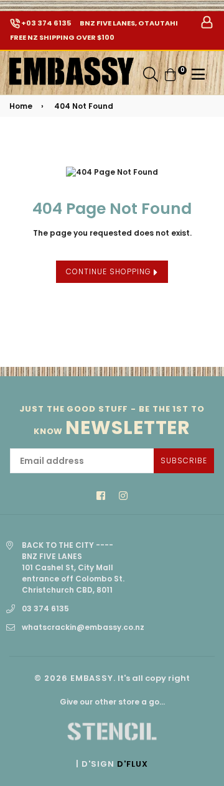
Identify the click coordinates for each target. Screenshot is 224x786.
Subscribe (184, 460)
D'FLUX (132, 764)
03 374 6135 (45, 608)
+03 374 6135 (45, 23)
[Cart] (170, 74)
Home (20, 106)
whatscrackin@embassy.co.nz (83, 627)
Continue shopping (110, 271)
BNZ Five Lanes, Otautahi (128, 23)
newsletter (112, 421)
